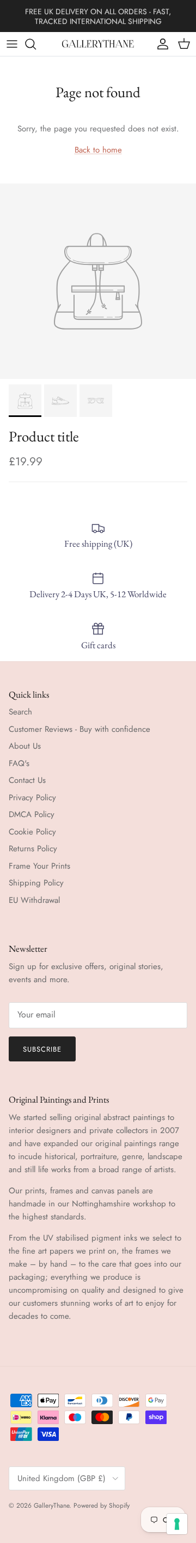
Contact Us (27, 780)
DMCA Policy (31, 814)
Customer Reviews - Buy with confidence (79, 729)
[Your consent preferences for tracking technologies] (177, 1524)
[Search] (36, 44)
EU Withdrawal (34, 900)
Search (20, 712)
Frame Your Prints (39, 866)
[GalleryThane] (98, 44)
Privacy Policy (32, 798)
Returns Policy (33, 849)
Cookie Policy (32, 832)
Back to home (98, 150)
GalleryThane (51, 1505)
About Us (25, 746)
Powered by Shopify (102, 1505)
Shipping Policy (36, 883)
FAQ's (19, 763)
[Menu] (12, 44)
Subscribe (42, 1049)
